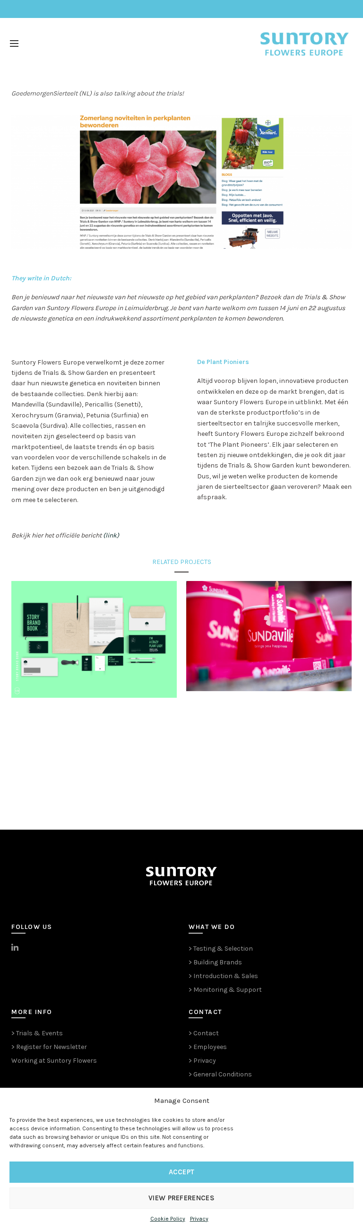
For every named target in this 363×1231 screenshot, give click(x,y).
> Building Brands (215, 962)
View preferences (181, 1198)
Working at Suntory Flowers (54, 1061)
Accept (182, 1172)
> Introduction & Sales (223, 976)
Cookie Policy (167, 1218)
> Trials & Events (37, 1033)
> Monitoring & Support (225, 990)
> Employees (208, 1047)
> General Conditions (220, 1074)
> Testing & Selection (221, 949)
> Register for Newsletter (49, 1047)
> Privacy (202, 1061)
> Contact (204, 1033)
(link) (111, 535)
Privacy (199, 1218)
